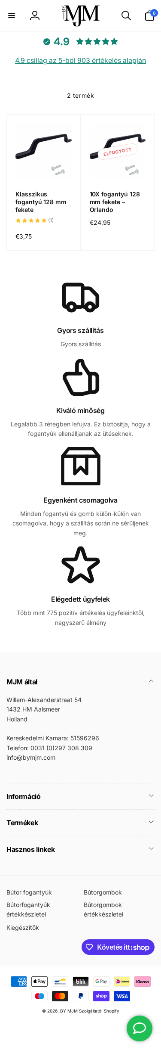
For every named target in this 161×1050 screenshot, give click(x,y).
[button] (11, 15)
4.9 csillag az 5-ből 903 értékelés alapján (80, 60)
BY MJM (69, 1010)
